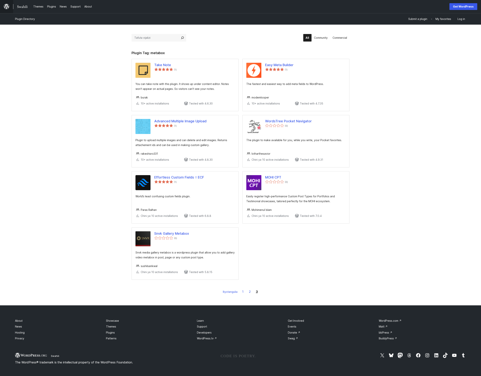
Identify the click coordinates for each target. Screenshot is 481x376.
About (19, 320)
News (18, 326)
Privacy (19, 338)
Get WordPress (463, 6)
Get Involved (296, 320)
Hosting (20, 332)
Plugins (110, 332)
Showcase (112, 320)
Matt (383, 326)
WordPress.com (390, 320)
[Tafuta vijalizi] (182, 38)
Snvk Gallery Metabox (171, 233)
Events (292, 326)
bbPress (385, 332)
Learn (200, 320)
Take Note (162, 65)
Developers (204, 332)
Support (202, 326)
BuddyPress (388, 338)
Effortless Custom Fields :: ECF (179, 177)
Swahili (55, 355)
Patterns (111, 338)
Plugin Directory (25, 18)
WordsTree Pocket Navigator (288, 121)
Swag (293, 338)
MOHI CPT (273, 177)
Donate (294, 332)
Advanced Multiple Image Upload (180, 121)
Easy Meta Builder (279, 65)
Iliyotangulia (230, 291)
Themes (111, 326)
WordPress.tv (207, 338)
